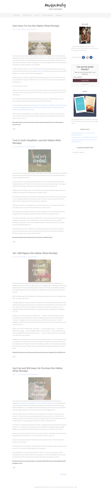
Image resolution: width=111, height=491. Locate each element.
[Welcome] (85, 35)
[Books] (85, 105)
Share (14, 128)
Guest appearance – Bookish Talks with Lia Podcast (84, 137)
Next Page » (63, 474)
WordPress (70, 487)
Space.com (40, 71)
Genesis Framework (61, 487)
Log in (75, 487)
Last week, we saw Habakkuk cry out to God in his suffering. (36, 403)
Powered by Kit (85, 84)
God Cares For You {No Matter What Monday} (35, 25)
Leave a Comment (31, 29)
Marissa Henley (55, 6)
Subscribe (85, 80)
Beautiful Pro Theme (49, 487)
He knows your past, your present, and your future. (47, 107)
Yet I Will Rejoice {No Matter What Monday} (34, 253)
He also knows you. (35, 105)
